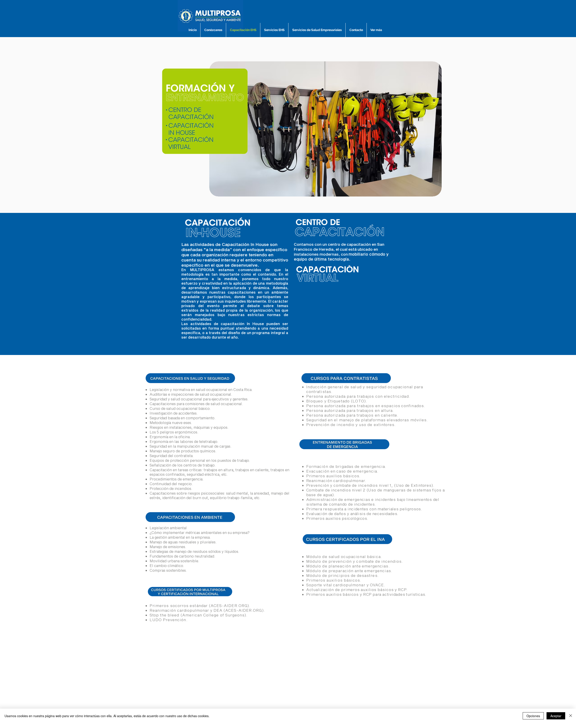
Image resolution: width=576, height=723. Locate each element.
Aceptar (555, 716)
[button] (325, 128)
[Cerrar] (570, 715)
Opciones (533, 716)
